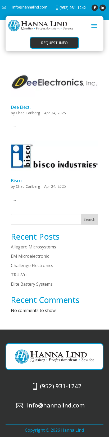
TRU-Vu (18, 275)
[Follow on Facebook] (95, 8)
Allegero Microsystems (33, 247)
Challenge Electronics (32, 265)
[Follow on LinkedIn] (102, 8)
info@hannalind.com (29, 7)
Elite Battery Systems (32, 284)
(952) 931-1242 (73, 7)
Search (89, 219)
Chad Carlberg (28, 112)
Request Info (54, 42)
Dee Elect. (21, 107)
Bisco (16, 181)
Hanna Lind (72, 430)
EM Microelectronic (30, 256)
